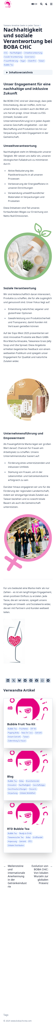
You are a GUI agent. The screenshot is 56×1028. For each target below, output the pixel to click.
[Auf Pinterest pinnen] (31, 680)
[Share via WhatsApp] (42, 680)
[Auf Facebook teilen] (36, 680)
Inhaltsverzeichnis (21, 72)
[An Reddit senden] (25, 680)
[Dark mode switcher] (46, 4)
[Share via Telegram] (48, 680)
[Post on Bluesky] (19, 680)
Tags (5, 1014)
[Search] (41, 4)
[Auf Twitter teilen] (13, 680)
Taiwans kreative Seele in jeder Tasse (21, 25)
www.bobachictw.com (21, 1020)
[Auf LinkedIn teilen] (8, 680)
